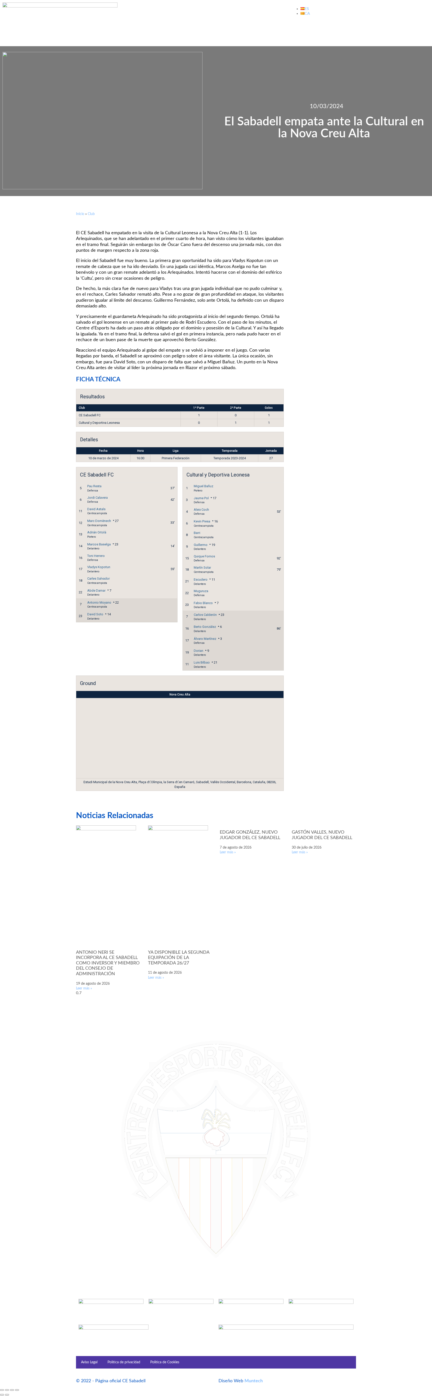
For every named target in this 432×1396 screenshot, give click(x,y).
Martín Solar (202, 567)
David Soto (95, 614)
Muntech (253, 1381)
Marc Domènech (99, 521)
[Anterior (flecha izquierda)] (2, 1395)
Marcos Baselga (99, 544)
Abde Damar (96, 590)
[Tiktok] (350, 31)
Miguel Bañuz (203, 486)
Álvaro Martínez (205, 639)
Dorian (198, 651)
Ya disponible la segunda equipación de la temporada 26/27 (178, 957)
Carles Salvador (98, 578)
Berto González (205, 627)
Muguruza (201, 591)
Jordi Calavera (97, 497)
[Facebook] (296, 31)
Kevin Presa (202, 521)
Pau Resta (94, 486)
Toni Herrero (96, 556)
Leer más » (84, 988)
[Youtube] (324, 31)
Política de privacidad (124, 1362)
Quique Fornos (204, 556)
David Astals (96, 509)
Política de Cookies (164, 1362)
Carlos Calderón (205, 615)
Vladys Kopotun (98, 567)
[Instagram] (337, 31)
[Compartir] (12, 1390)
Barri (197, 533)
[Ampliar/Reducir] (2, 1390)
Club (91, 214)
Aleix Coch (201, 509)
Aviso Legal (89, 1362)
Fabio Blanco (203, 603)
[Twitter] (310, 31)
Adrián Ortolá (96, 532)
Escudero (201, 579)
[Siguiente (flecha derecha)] (7, 1395)
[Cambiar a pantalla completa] (7, 1390)
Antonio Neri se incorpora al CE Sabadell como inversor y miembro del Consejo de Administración (108, 963)
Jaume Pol (201, 498)
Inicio (80, 214)
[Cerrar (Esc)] (17, 1390)
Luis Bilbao (202, 662)
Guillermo (201, 545)
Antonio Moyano (99, 602)
